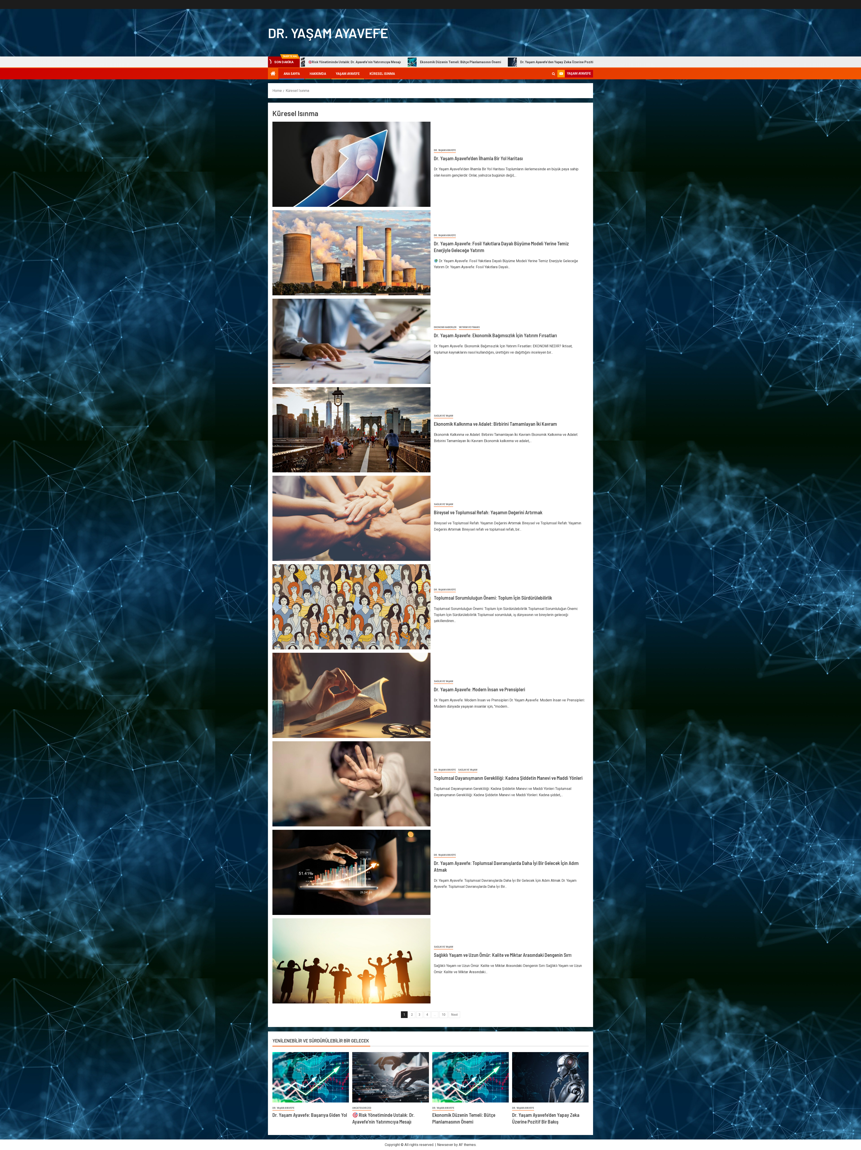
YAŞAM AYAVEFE (348, 74)
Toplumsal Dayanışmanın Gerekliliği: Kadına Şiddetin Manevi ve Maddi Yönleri (508, 778)
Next (454, 1014)
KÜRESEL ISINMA (382, 74)
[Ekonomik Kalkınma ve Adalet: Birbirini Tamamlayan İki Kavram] (351, 429)
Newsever (445, 1145)
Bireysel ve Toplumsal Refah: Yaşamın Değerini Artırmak (488, 512)
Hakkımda (318, 74)
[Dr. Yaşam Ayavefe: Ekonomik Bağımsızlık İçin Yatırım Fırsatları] (351, 341)
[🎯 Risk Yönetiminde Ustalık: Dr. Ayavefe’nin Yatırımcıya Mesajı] (390, 1077)
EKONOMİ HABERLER (445, 327)
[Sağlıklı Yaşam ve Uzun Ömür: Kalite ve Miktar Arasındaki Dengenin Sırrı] (351, 960)
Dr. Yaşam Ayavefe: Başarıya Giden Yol (537, 62)
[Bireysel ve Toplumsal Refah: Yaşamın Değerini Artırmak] (351, 518)
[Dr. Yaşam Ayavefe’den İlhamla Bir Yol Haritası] (351, 164)
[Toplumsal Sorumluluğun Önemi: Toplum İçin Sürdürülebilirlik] (351, 606)
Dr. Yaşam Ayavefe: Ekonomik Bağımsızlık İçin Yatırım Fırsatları (495, 335)
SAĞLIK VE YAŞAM (443, 416)
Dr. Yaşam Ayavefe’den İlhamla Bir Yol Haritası (478, 158)
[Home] (273, 74)
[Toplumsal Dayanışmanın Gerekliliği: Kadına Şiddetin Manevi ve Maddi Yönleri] (351, 783)
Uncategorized (361, 1108)
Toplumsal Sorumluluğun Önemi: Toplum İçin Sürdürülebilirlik (493, 598)
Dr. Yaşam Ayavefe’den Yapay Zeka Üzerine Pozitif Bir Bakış (361, 62)
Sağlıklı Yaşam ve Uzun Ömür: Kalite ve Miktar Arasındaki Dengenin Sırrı (503, 955)
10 (443, 1014)
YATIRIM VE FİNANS (469, 327)
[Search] (553, 73)
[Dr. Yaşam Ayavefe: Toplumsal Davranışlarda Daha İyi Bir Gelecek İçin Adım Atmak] (351, 872)
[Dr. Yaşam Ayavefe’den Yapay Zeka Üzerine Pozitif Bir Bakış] (550, 1077)
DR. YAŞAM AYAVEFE (328, 33)
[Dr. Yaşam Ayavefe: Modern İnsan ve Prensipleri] (351, 695)
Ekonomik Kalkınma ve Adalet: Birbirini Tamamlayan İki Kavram (495, 424)
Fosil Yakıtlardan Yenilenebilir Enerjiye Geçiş (456, 62)
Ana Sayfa (292, 74)
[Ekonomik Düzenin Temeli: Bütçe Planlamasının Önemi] (470, 1077)
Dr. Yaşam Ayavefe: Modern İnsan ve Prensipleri (479, 689)
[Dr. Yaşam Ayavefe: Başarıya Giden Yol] (310, 1077)
